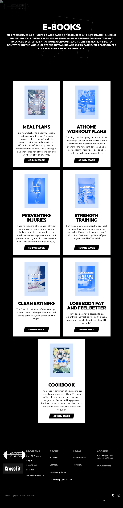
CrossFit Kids (31, 465)
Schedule (30, 470)
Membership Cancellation (61, 479)
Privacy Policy (79, 457)
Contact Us (54, 465)
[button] (36, 160)
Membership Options (35, 475)
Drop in (29, 460)
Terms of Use (79, 465)
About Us (53, 457)
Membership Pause (58, 472)
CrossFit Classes (33, 456)
